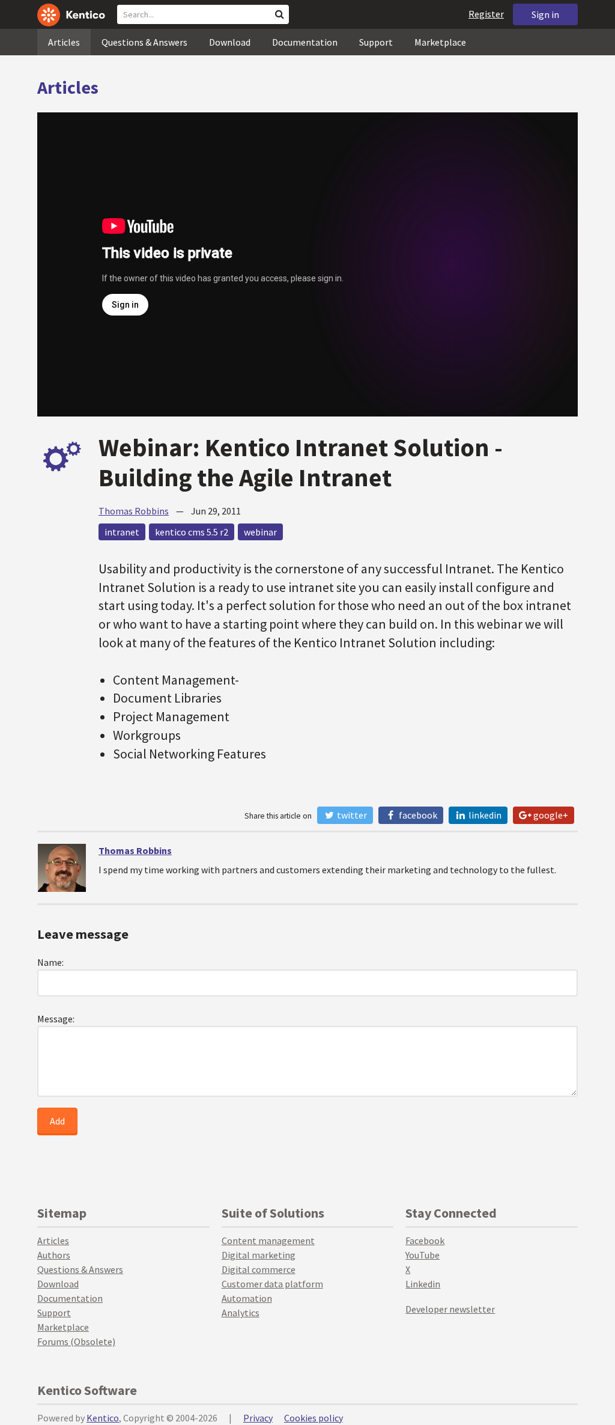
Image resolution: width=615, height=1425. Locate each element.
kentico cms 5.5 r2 (191, 532)
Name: (50, 962)
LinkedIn (484, 815)
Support (376, 42)
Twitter (351, 815)
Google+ (550, 815)
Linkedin (422, 1284)
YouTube (422, 1255)
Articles (64, 42)
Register (486, 14)
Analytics (240, 1313)
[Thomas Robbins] (61, 868)
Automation (247, 1298)
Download (229, 42)
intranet (122, 532)
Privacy (258, 1418)
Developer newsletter (450, 1309)
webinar (260, 532)
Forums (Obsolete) (76, 1341)
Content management (268, 1240)
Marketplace (440, 42)
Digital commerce (258, 1269)
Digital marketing (258, 1255)
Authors (53, 1255)
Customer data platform (272, 1284)
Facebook (417, 815)
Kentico (102, 1418)
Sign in (545, 14)
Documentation (305, 42)
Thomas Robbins (133, 511)
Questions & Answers (144, 42)
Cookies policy (313, 1418)
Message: (55, 1019)
